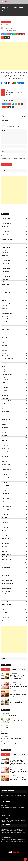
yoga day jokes (5, 615)
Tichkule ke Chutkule (7, 588)
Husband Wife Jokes (6, 392)
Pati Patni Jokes (5, 498)
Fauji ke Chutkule (6, 324)
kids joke (4, 424)
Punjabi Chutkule (6, 511)
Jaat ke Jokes (5, 398)
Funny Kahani (5, 334)
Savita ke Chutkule (9, 12)
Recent (5, 669)
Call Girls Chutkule (6, 263)
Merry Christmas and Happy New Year (10, 459)
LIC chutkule (5, 443)
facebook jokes (5, 318)
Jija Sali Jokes (5, 406)
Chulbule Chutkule (6, 271)
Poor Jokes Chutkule (6, 506)
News (3, 472)
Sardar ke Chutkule (6, 538)
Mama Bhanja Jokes (6, 451)
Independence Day (6, 395)
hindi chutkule (5, 366)
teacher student (5, 578)
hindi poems (4, 377)
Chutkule (4, 273)
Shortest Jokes (5, 556)
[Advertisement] (14, 56)
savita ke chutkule (18, 92)
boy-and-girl (4, 258)
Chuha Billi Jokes (6, 268)
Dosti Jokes (4, 305)
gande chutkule (5, 348)
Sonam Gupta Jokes (6, 559)
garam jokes (5, 353)
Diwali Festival (5, 297)
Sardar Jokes (5, 535)
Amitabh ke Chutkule (6, 229)
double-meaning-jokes (7, 313)
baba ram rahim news (7, 239)
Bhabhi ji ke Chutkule (7, 250)
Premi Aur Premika (6, 509)
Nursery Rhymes (5, 488)
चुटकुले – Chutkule (6, 620)
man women (4, 453)
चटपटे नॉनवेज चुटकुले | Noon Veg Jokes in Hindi (11, 738)
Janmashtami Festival (7, 400)
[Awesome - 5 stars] (6, 125)
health (3, 363)
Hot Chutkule (5, 387)
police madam (5, 504)
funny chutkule (5, 332)
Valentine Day (5, 599)
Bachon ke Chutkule (6, 242)
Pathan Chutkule (6, 493)
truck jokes (4, 593)
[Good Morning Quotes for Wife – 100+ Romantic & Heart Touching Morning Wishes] (5, 693)
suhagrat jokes (5, 564)
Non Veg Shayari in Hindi (7, 733)
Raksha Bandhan (6, 514)
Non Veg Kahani (5, 477)
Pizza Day (4, 501)
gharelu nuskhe (5, 355)
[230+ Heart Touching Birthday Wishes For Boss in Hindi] (5, 701)
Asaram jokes (5, 234)
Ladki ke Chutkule (6, 432)
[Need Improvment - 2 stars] (2, 125)
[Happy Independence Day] (5, 720)
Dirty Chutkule (5, 295)
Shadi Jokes (4, 551)
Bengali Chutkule (6, 247)
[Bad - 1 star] (1, 125)
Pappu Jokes (5, 490)
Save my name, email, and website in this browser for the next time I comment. (13, 159)
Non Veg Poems (5, 482)
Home (3, 12)
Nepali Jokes (5, 467)
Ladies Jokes (5, 427)
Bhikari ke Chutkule (6, 252)
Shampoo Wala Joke (6, 554)
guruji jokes (4, 361)
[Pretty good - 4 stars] (4, 125)
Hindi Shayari (5, 379)
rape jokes (4, 517)
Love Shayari (5, 445)
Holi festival (4, 382)
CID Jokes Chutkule (6, 276)
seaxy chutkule (5, 543)
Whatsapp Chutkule (6, 604)
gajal (3, 342)
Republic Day (5, 522)
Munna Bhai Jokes (6, 464)
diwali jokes (4, 300)
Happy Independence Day (17, 720)
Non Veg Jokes (5, 474)
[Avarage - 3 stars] (3, 125)
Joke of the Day (5, 411)
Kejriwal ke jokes (6, 422)
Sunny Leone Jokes (6, 570)
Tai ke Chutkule (5, 572)
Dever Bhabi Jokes (6, 292)
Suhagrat (4, 562)
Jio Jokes (4, 408)
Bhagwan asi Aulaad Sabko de (11, 90)
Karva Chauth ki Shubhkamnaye (8, 715)
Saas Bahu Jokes (6, 527)
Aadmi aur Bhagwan (6, 218)
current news (5, 289)
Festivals (4, 326)
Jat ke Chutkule (5, 403)
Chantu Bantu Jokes (6, 266)
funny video (4, 340)
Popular (14, 669)
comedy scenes (5, 284)
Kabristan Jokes (5, 414)
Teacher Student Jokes (7, 583)
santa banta (4, 530)
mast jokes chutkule (9, 92)
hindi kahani (4, 371)
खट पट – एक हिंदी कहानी (6, 728)
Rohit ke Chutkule (6, 525)
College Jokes (5, 279)
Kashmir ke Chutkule (6, 419)
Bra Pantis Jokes (6, 260)
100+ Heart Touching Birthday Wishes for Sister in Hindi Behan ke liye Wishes (18, 686)
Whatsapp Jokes (6, 607)
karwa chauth (5, 416)
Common (23, 669)
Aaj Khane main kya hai (7, 221)
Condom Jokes (5, 287)
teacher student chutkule (8, 580)
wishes (3, 609)
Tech (3, 586)
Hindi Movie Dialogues (7, 374)
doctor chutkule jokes (7, 303)
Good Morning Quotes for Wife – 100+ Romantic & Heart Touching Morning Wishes (18, 694)
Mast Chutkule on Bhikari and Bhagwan (10, 743)
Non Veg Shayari (6, 485)
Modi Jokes (4, 461)
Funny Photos (5, 337)
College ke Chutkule (6, 281)
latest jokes (4, 440)
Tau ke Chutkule (5, 575)
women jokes (5, 612)
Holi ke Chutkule (5, 385)
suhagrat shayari (6, 567)
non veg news (5, 480)
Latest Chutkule (5, 437)
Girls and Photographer (7, 358)
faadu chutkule (21, 90)
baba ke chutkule (6, 236)
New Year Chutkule (6, 469)
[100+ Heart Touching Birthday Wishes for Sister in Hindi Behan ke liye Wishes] (5, 685)
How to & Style (5, 390)
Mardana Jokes (5, 456)
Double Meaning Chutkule (8, 311)
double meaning (5, 308)
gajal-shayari (5, 345)
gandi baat (4, 350)
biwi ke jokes (5, 255)
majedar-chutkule (6, 448)
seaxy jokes (4, 546)
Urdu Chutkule (5, 596)
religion (3, 519)
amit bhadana (5, 226)
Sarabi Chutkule (5, 533)
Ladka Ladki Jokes (6, 430)
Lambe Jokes (5, 435)
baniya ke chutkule (6, 244)
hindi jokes (4, 369)
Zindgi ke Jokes (5, 617)
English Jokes (5, 316)
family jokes (4, 321)
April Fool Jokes (5, 231)
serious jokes (5, 548)
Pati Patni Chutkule (6, 496)
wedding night (5, 601)
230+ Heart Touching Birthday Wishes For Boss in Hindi (13, 839)
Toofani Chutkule (6, 591)
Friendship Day (5, 329)
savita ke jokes (8, 94)
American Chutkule (6, 223)
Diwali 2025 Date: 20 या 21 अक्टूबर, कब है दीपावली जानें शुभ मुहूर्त (13, 841)
